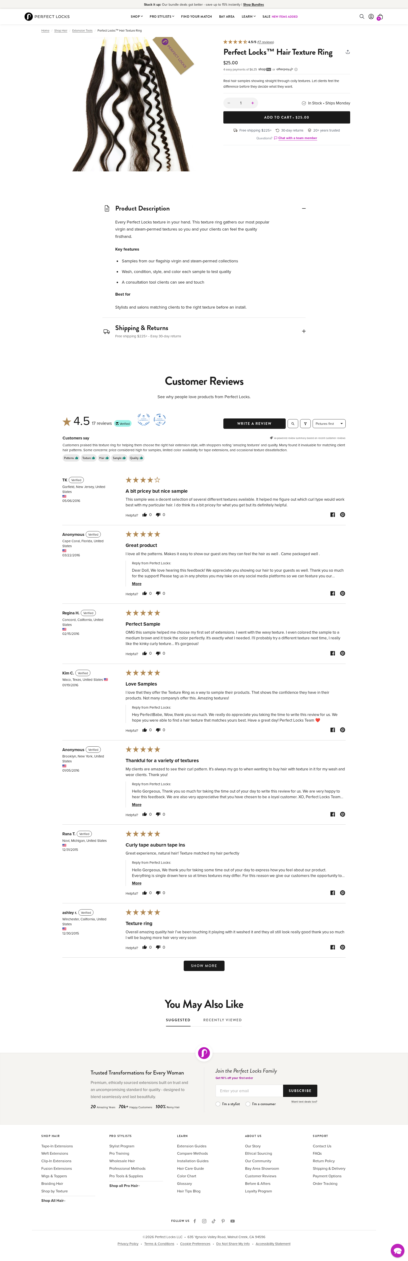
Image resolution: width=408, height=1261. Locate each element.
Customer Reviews (260, 1175)
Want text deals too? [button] (304, 1102)
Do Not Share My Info (233, 1243)
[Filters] (305, 423)
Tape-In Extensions (57, 1146)
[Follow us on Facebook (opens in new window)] (195, 1221)
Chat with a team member (297, 138)
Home (45, 30)
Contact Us (322, 1146)
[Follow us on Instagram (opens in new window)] (204, 1221)
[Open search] (293, 423)
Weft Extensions (54, 1153)
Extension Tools (82, 30)
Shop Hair (60, 30)
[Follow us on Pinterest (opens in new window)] (223, 1221)
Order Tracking (325, 1183)
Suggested (178, 1020)
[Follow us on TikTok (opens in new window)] (213, 1221)
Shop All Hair (52, 1200)
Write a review (254, 423)
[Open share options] (347, 53)
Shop (135, 16)
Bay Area (227, 16)
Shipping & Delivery (329, 1168)
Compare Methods (192, 1153)
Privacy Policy (128, 1243)
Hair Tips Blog (188, 1191)
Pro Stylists (160, 16)
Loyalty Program (258, 1191)
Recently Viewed (222, 1020)
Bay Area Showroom (262, 1168)
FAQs (317, 1153)
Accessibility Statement (273, 1243)
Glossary (184, 1183)
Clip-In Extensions (56, 1160)
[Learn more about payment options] (296, 69)
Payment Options (327, 1175)
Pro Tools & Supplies (126, 1175)
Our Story (253, 1146)
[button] (133, 104)
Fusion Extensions (56, 1168)
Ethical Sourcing (258, 1153)
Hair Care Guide (190, 1168)
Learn (247, 16)
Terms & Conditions (159, 1243)
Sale (280, 16)
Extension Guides (192, 1146)
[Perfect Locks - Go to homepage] (204, 1053)
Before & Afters (258, 1183)
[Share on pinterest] (343, 515)
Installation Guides (193, 1160)
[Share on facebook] (333, 515)
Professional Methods (127, 1168)
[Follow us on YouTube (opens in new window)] (232, 1221)
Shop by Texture (54, 1191)
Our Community (258, 1160)
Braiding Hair (52, 1183)
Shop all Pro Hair (123, 1185)
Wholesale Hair (122, 1160)
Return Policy (324, 1160)
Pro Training (119, 1153)
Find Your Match (196, 16)
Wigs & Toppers (54, 1175)
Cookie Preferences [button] (195, 1243)
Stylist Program (121, 1146)
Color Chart (186, 1175)
